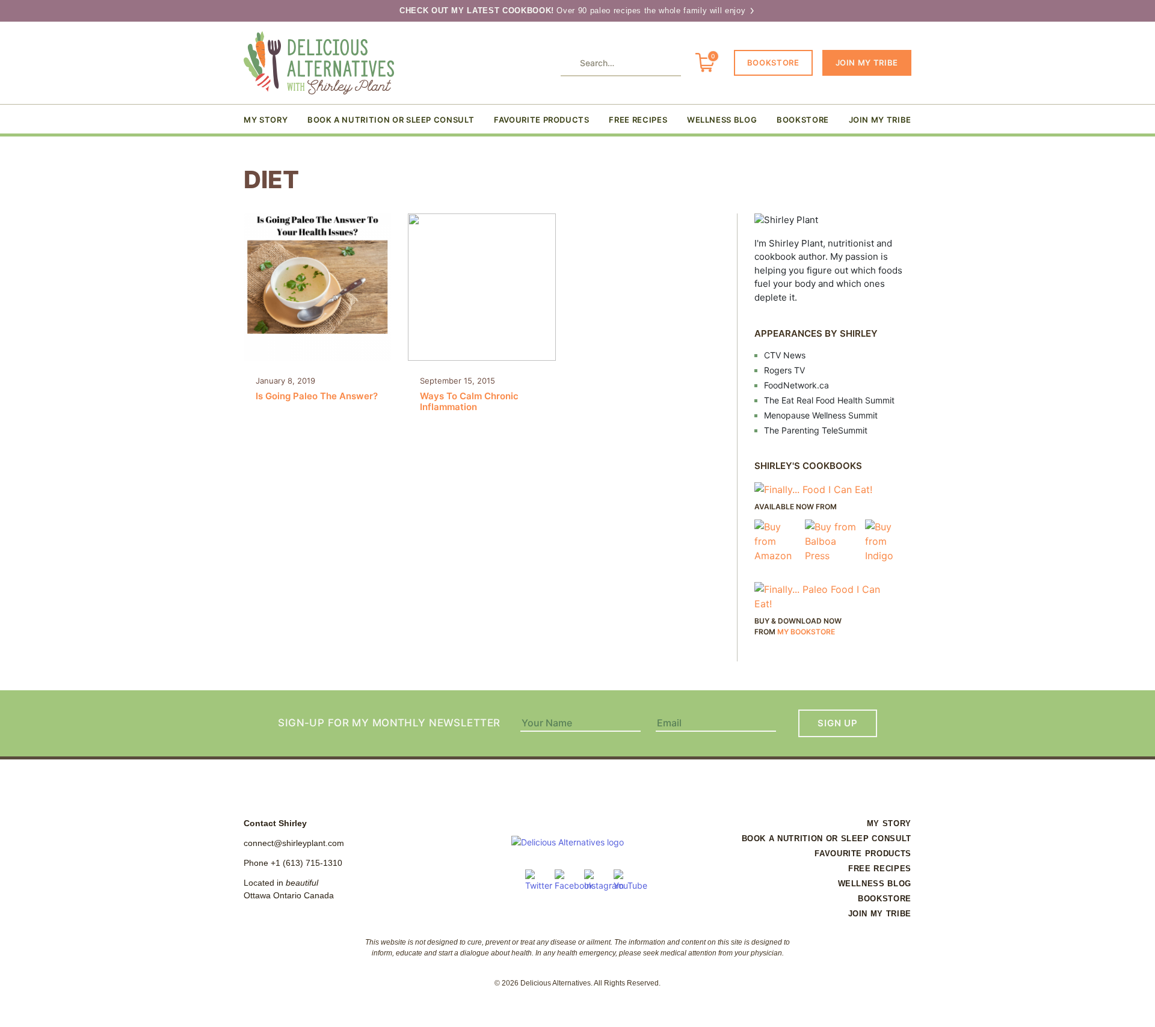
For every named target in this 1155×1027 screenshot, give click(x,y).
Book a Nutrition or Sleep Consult (390, 119)
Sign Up (837, 723)
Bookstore (773, 62)
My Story (266, 119)
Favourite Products (542, 119)
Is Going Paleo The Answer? (317, 389)
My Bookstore (806, 631)
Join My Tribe (867, 62)
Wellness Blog (722, 119)
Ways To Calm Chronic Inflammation (469, 394)
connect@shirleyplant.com (294, 843)
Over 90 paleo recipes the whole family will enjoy (573, 10)
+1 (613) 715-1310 (306, 863)
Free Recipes (638, 119)
